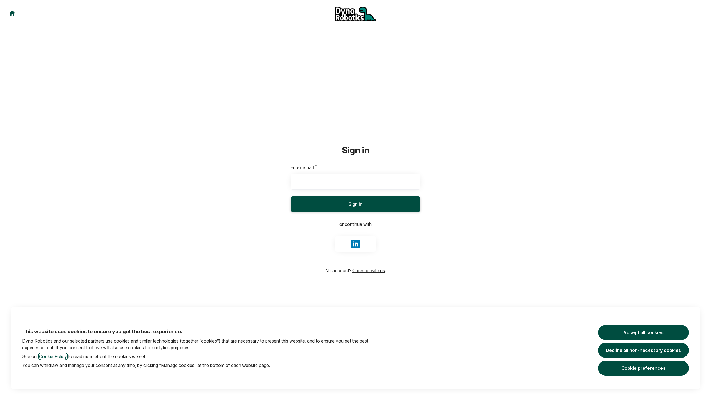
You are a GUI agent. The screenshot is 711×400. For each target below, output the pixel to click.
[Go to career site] (12, 13)
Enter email (313, 167)
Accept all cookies (643, 332)
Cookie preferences (643, 368)
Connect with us (368, 270)
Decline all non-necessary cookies (643, 350)
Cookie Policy (53, 356)
